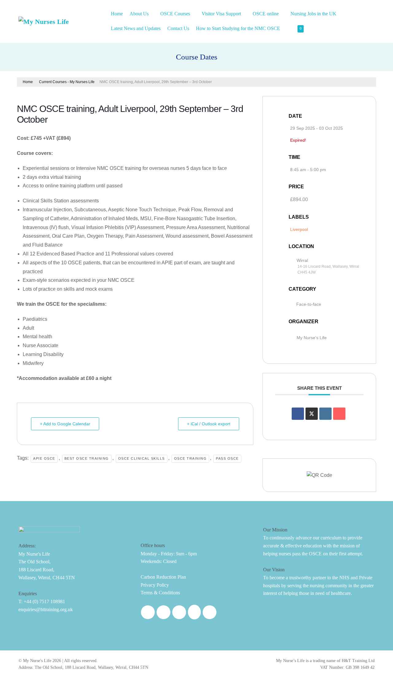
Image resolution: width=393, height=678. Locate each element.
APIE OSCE (44, 458)
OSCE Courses (175, 13)
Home (117, 13)
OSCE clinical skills (141, 458)
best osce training (86, 458)
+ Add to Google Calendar (65, 423)
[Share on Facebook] (298, 414)
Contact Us (178, 28)
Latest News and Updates (136, 28)
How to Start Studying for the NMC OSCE (238, 28)
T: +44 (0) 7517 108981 (41, 601)
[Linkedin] (325, 414)
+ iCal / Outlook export (208, 423)
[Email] (339, 414)
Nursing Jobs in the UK (314, 13)
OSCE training (190, 458)
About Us (140, 13)
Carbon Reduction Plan (163, 577)
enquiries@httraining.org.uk (45, 609)
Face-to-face (308, 304)
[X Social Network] (311, 414)
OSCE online (266, 13)
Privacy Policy (155, 585)
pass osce (227, 458)
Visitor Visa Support (222, 13)
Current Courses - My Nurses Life (67, 82)
